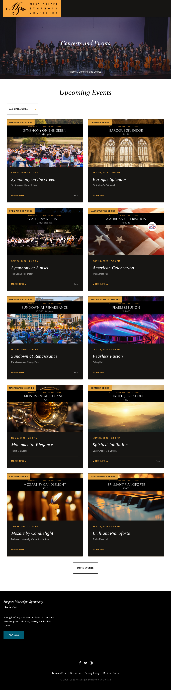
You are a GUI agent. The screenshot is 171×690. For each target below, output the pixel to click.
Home (73, 71)
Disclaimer (75, 673)
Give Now (14, 635)
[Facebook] (80, 663)
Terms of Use (59, 673)
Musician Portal (111, 673)
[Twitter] (85, 663)
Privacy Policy (92, 673)
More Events (85, 568)
